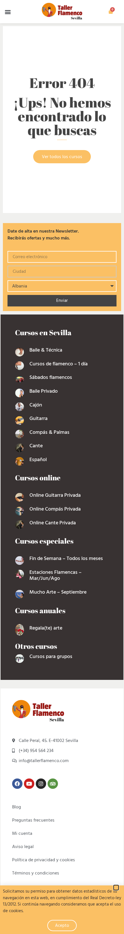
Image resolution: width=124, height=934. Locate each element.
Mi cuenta (22, 833)
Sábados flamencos (50, 377)
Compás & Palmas (49, 432)
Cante (36, 445)
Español (38, 459)
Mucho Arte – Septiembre (58, 592)
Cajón (35, 404)
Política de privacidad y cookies (43, 860)
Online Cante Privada (52, 522)
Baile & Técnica (45, 350)
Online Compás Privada (55, 509)
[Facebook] (17, 783)
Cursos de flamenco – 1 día (58, 363)
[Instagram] (41, 783)
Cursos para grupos (50, 656)
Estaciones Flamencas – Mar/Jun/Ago (55, 575)
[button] (7, 11)
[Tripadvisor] (53, 783)
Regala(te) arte (45, 628)
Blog (16, 807)
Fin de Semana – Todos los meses (66, 558)
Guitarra (38, 418)
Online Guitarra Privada (55, 495)
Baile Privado (43, 391)
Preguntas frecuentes (33, 820)
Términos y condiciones (35, 873)
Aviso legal (23, 846)
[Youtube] (29, 783)
